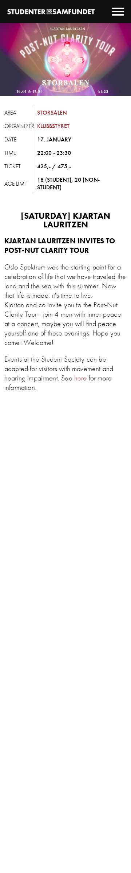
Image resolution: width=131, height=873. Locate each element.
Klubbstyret (53, 126)
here (80, 378)
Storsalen (52, 112)
